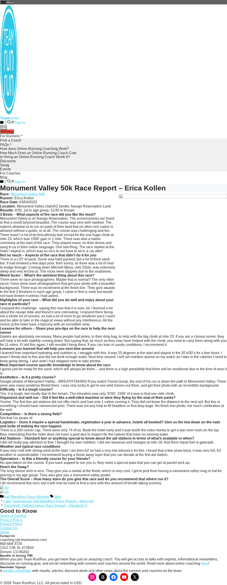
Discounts (8, 161)
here (204, 563)
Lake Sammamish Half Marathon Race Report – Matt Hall (49, 501)
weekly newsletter (17, 571)
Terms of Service (13, 516)
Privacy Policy (11, 520)
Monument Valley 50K (28, 194)
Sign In (19, 122)
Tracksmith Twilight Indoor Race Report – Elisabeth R (46, 506)
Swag (4, 165)
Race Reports (38, 497)
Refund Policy (11, 524)
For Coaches (10, 173)
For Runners (10, 136)
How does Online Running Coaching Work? (34, 149)
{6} (6, 488)
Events (5, 169)
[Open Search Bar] (10, 122)
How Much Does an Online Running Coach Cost (38, 153)
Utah (57, 497)
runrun (9, 118)
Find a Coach (10, 140)
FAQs (4, 145)
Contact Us (9, 528)
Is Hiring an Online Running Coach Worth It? (35, 157)
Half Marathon (15, 497)
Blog (3, 177)
